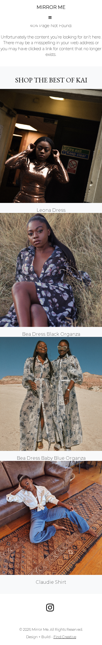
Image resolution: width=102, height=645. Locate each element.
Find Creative (65, 637)
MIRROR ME (51, 7)
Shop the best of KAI (51, 80)
